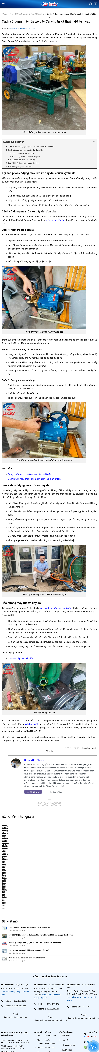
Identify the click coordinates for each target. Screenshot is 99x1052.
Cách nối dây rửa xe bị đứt (20, 658)
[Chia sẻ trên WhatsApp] (39, 804)
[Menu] (3, 4)
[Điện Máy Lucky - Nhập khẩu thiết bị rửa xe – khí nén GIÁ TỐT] (49, 4)
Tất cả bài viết (33, 792)
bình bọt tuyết (31, 724)
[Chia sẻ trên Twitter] (47, 804)
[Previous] (2, 868)
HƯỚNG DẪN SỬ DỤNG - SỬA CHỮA (29, 14)
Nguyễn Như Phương (28, 29)
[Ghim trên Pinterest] (56, 804)
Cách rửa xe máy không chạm (22, 479)
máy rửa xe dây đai (55, 220)
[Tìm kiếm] (90, 4)
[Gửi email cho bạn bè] (52, 804)
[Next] (9, 868)
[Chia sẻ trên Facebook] (43, 804)
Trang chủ (7, 14)
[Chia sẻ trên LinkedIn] (60, 804)
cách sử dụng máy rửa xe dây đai (55, 608)
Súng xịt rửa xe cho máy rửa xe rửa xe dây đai (29, 474)
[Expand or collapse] (94, 142)
